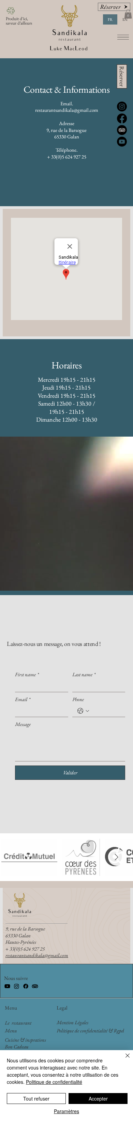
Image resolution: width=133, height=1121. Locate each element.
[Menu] (123, 37)
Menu (11, 1007)
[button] (128, 13)
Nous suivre (16, 978)
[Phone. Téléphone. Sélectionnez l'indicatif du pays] (83, 711)
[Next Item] (116, 857)
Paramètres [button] (66, 1111)
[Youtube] (7, 986)
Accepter (98, 1098)
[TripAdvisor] (35, 986)
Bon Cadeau (17, 1046)
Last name (83, 674)
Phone (78, 699)
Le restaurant (18, 1022)
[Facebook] (26, 986)
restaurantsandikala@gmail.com (66, 110)
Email (22, 699)
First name (27, 674)
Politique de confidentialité (54, 1081)
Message (23, 724)
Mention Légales (72, 1022)
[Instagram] (16, 986)
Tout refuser (36, 1098)
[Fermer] (123, 1059)
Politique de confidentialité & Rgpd (90, 1030)
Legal (62, 1007)
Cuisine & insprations (25, 1039)
